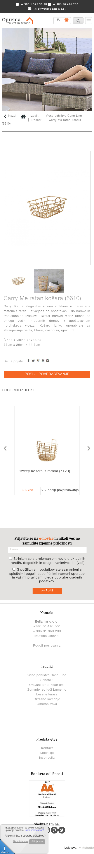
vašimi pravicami (30, 577)
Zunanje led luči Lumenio (47, 689)
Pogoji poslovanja (47, 645)
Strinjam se (37, 841)
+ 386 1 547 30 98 (34, 4)
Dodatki (36, 120)
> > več (79, 490)
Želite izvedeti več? (34, 830)
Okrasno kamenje (47, 699)
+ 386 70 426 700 (65, 4)
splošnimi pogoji (22, 574)
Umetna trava (47, 704)
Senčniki (47, 680)
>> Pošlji (47, 590)
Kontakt (47, 748)
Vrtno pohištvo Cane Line (64, 116)
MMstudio (86, 848)
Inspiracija (47, 758)
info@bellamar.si (47, 636)
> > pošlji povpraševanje (46, 490)
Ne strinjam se (20, 841)
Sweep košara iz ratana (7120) (30, 471)
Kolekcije (47, 753)
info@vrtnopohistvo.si (50, 8)
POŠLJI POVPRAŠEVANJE (47, 374)
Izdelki (34, 116)
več (81, 563)
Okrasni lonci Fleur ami (47, 685)
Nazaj (12, 116)
